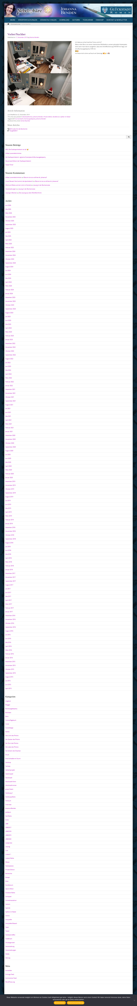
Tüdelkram (88, 20)
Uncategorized (10, 942)
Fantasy (7, 766)
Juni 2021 (8, 412)
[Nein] (134, 1000)
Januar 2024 (9, 293)
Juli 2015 (7, 681)
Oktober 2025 (9, 221)
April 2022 (8, 374)
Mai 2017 (8, 596)
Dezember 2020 (10, 435)
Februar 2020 (9, 474)
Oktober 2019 (9, 489)
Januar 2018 (9, 570)
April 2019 (8, 512)
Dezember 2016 (10, 615)
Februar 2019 (9, 520)
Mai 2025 (8, 236)
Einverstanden (60, 1003)
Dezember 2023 (10, 297)
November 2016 (10, 619)
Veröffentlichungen (27, 20)
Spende (7, 908)
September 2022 (10, 355)
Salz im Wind (9, 889)
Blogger (7, 705)
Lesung (7, 847)
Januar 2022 (9, 386)
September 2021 (10, 401)
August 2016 (9, 631)
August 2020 (9, 451)
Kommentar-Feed (11, 978)
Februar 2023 (9, 336)
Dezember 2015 (10, 661)
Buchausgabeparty (29, 119)
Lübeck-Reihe (9, 858)
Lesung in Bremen (11, 193)
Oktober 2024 (9, 259)
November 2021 (10, 393)
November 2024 (10, 255)
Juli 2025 (7, 232)
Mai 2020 (8, 462)
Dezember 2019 (10, 481)
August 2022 (9, 359)
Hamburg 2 (9, 793)
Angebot (8, 701)
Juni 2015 (8, 685)
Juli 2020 (7, 454)
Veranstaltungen (48, 20)
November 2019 (10, 485)
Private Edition (47, 117)
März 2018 (8, 562)
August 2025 (9, 228)
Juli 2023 (7, 316)
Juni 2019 (8, 504)
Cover (7, 724)
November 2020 (10, 439)
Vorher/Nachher (25, 121)
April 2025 (8, 240)
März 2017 (8, 604)
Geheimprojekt (10, 770)
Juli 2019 (7, 501)
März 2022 (8, 378)
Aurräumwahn (19, 119)
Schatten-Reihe (10, 893)
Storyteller (8, 919)
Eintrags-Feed (9, 974)
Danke (7, 732)
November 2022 (10, 347)
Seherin (7, 904)
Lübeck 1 (8, 854)
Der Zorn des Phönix (11, 743)
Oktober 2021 (9, 397)
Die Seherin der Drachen (13, 751)
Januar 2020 (9, 477)
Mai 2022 (8, 370)
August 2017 (9, 585)
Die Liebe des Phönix (12, 747)
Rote (6, 881)
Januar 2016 (9, 658)
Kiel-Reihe (8, 816)
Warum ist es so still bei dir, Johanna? (35, 177)
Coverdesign (9, 728)
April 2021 (8, 420)
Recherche (8, 873)
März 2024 (8, 286)
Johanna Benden (34, 37)
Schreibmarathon (10, 900)
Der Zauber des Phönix (12, 739)
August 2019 (9, 497)
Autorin (76, 20)
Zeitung (7, 958)
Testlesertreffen (10, 935)
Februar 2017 (9, 608)
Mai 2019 (8, 508)
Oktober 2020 (9, 443)
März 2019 (8, 516)
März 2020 (8, 470)
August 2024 (9, 267)
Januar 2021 (9, 431)
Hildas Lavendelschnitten (13, 153)
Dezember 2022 (10, 343)
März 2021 (8, 424)
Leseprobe (8, 843)
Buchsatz (8, 712)
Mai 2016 (8, 642)
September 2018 (10, 539)
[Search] (129, 137)
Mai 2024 (8, 278)
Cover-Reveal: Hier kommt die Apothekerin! (19, 181)
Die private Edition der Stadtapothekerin (18, 161)
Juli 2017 (7, 589)
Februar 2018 (9, 566)
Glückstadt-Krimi (10, 781)
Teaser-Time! (9, 165)
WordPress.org (10, 982)
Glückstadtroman (27, 117)
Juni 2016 (8, 638)
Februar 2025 (9, 247)
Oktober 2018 (9, 535)
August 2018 (9, 543)
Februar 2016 (9, 654)
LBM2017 (8, 827)
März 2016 (8, 650)
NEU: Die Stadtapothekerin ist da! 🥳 (16, 149)
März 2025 (8, 244)
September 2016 (10, 627)
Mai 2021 (8, 416)
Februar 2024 (9, 290)
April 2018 (8, 558)
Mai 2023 (8, 324)
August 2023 (9, 313)
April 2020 (8, 466)
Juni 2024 (8, 274)
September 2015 (10, 673)
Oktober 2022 (9, 351)
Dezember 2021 (10, 389)
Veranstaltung (9, 946)
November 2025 (10, 217)
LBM (6, 824)
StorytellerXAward (11, 923)
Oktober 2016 (9, 623)
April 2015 (8, 688)
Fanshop (100, 20)
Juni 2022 (8, 366)
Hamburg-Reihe (10, 797)
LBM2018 (8, 831)
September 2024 (10, 263)
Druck (7, 755)
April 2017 (8, 600)
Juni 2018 (8, 550)
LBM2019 (8, 835)
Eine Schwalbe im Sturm (13, 758)
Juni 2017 (8, 592)
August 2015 (9, 677)
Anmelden (8, 970)
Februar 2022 (9, 382)
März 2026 (8, 213)
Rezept (7, 877)
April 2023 (8, 328)
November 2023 (10, 301)
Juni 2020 (8, 458)
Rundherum (56, 117)
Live (6, 850)
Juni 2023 (8, 320)
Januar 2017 (9, 612)
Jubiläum (8, 812)
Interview (8, 805)
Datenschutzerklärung (75, 1003)
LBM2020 (8, 839)
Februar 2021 (9, 428)
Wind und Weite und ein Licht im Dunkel (18, 185)
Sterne (7, 916)
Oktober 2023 (9, 305)
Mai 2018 (8, 554)
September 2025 (10, 224)
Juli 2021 (7, 408)
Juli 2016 (7, 635)
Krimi (7, 820)
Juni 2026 (8, 205)
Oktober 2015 (9, 669)
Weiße (7, 954)
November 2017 (10, 577)
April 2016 (8, 646)
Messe (7, 862)
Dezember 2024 (10, 251)
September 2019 (10, 493)
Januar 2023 (9, 340)
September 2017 (10, 581)
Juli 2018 (7, 547)
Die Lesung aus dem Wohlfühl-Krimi (30, 193)
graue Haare (9, 789)
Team (7, 927)
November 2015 (10, 665)
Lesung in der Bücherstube (41, 185)
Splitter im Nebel (65, 117)
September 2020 (10, 447)
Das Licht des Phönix (12, 735)
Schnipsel (8, 896)
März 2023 (8, 332)
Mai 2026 (8, 209)
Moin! (12, 20)
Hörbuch (8, 801)
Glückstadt (8, 778)
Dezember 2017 (10, 573)
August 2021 (9, 405)
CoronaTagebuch (10, 720)
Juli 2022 (7, 363)
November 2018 (10, 531)
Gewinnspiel (9, 774)
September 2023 (10, 309)
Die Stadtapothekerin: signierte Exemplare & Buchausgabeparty (25, 157)
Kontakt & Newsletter (117, 20)
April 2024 (8, 282)
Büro (6, 716)
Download (64, 20)
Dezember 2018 (10, 527)
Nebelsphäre (9, 866)
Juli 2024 (7, 270)
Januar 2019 (9, 524)
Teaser (7, 931)
